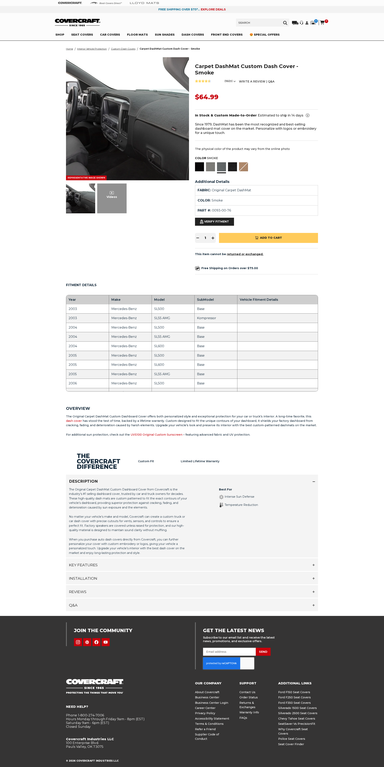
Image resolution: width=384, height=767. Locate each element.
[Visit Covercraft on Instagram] (78, 642)
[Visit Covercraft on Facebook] (96, 642)
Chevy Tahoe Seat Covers (296, 718)
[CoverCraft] (70, 3)
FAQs (243, 718)
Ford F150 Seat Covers (294, 692)
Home (69, 48)
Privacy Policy (205, 713)
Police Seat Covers (291, 739)
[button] (199, 167)
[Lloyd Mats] (144, 3)
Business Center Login (211, 703)
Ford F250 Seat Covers (294, 697)
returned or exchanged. (245, 254)
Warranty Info (249, 712)
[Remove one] (198, 238)
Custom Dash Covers (123, 48)
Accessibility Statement (212, 718)
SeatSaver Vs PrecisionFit (296, 724)
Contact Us (247, 692)
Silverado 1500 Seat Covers (297, 708)
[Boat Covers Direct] (106, 3)
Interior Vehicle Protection (92, 48)
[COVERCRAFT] (77, 22)
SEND (263, 652)
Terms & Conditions (209, 724)
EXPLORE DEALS (213, 9)
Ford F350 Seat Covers (294, 703)
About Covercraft (207, 692)
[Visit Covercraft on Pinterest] (87, 642)
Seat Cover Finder (291, 744)
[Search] (285, 23)
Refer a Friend (205, 729)
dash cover (74, 421)
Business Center (207, 697)
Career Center (205, 708)
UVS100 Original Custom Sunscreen (156, 434)
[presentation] (192, 520)
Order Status (248, 697)
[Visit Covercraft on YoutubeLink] (106, 642)
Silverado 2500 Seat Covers (297, 713)
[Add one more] (213, 238)
